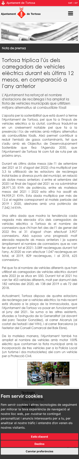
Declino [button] (39, 443)
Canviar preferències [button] (39, 451)
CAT (70, 3)
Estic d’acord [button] (39, 436)
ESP (76, 3)
